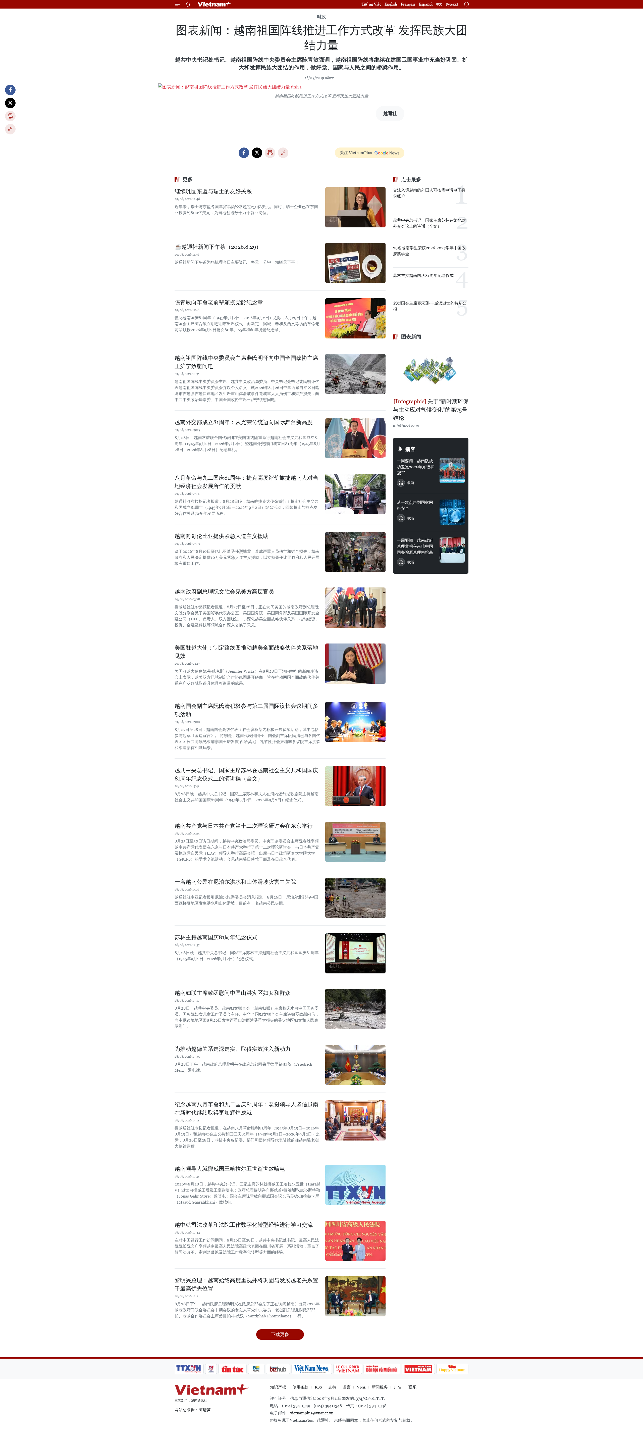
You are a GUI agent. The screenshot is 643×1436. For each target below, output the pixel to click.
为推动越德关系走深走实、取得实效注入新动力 (233, 1049)
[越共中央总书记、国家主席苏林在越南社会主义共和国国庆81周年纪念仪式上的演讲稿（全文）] (355, 786)
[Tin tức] (233, 1369)
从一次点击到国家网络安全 (415, 505)
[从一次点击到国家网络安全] (452, 512)
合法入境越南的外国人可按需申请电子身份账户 (429, 193)
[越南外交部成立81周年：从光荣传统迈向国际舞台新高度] (355, 438)
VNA (361, 1387)
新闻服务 (380, 1387)
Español (426, 4)
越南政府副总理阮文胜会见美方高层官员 (224, 591)
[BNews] (256, 1369)
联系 (412, 1387)
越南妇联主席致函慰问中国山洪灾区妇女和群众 (233, 993)
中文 (439, 4)
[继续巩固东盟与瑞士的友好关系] (355, 207)
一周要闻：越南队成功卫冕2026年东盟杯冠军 (415, 467)
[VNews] (211, 1369)
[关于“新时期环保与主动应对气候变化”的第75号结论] (430, 369)
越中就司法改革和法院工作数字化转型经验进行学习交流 (244, 1225)
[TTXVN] (189, 1369)
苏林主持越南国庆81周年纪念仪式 (216, 937)
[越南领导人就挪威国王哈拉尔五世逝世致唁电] (355, 1185)
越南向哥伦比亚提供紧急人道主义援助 (222, 536)
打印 (10, 116)
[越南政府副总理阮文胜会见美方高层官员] (355, 607)
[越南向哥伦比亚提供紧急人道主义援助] (355, 552)
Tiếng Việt (371, 4)
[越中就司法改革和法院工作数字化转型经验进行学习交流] (355, 1241)
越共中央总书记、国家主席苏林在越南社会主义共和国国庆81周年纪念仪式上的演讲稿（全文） (246, 774)
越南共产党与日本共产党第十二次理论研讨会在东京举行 (244, 826)
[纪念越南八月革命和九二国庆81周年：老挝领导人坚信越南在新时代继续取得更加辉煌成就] (355, 1120)
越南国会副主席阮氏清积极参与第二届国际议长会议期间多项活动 (246, 710)
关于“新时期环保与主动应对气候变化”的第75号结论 (430, 409)
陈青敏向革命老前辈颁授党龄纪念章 (219, 302)
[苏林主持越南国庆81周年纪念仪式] (355, 953)
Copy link (10, 129)
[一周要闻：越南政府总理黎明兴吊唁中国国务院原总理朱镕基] (452, 550)
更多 (188, 179)
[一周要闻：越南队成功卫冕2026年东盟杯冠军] (452, 470)
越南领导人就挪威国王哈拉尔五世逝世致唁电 (230, 1169)
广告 (398, 1387)
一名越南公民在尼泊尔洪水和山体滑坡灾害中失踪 (235, 882)
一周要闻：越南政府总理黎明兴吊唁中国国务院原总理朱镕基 (415, 546)
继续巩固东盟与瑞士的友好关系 (213, 191)
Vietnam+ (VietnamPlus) (214, 4)
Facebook (10, 90)
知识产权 (278, 1387)
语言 (347, 1387)
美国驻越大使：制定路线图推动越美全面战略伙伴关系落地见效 (246, 652)
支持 (332, 1387)
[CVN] (347, 1369)
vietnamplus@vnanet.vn (311, 1413)
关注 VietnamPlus (356, 152)
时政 (321, 16)
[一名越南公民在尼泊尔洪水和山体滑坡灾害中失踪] (355, 898)
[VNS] (311, 1369)
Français (408, 4)
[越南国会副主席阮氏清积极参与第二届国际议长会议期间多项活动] (355, 722)
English (391, 4)
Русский (452, 4)
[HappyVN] (452, 1369)
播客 (410, 449)
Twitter (10, 103)
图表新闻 (411, 336)
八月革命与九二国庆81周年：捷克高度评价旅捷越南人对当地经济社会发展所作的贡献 (246, 482)
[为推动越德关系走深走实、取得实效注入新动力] (355, 1065)
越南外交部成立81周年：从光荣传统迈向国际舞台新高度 (244, 422)
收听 (410, 483)
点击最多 (411, 179)
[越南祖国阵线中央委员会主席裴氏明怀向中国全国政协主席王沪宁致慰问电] (355, 374)
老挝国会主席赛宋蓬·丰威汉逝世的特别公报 (429, 306)
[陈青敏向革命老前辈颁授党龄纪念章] (355, 318)
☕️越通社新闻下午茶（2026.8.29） (218, 247)
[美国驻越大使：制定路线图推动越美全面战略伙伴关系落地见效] (355, 663)
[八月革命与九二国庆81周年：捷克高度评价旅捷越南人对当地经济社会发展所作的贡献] (355, 494)
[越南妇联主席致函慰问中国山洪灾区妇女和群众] (355, 1009)
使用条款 (300, 1387)
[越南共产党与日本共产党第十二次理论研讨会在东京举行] (355, 842)
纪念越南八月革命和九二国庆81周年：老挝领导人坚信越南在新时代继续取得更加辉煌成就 (246, 1108)
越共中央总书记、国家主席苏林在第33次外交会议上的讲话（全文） (429, 223)
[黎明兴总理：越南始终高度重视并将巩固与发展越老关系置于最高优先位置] (355, 1296)
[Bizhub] (278, 1369)
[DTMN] (381, 1369)
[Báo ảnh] (418, 1369)
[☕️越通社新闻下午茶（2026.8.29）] (355, 263)
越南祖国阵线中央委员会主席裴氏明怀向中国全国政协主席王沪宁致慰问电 (246, 362)
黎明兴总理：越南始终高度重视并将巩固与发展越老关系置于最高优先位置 (246, 1284)
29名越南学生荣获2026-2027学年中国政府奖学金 (429, 250)
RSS (318, 1387)
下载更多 (280, 1334)
